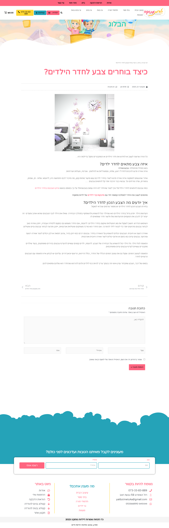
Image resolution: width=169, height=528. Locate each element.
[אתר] (42, 351)
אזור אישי (73, 3)
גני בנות (100, 10)
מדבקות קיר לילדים (96, 195)
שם (148, 460)
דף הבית (145, 63)
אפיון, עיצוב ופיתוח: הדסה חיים (85, 525)
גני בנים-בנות (76, 10)
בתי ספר (126, 10)
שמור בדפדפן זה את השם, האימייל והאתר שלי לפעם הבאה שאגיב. (115, 359)
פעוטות (140, 15)
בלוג (83, 3)
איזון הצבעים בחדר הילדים (47, 188)
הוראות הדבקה (96, 3)
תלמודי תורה (113, 10)
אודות (109, 3)
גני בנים (89, 10)
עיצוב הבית (139, 10)
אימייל (94, 460)
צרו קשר (61, 3)
